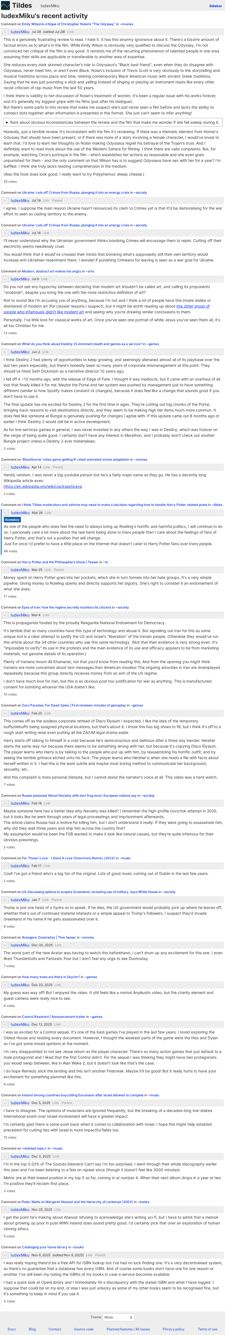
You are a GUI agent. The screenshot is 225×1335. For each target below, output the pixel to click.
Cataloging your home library (45, 1247)
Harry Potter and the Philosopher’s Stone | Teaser (60, 562)
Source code (84, 1329)
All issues (143, 1329)
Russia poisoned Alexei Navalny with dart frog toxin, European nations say (79, 795)
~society (140, 192)
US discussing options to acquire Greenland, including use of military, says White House (90, 892)
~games (152, 344)
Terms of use (207, 1329)
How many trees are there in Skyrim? (51, 977)
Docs (12, 1329)
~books (143, 1202)
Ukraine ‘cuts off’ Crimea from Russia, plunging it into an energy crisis (76, 192)
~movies (126, 24)
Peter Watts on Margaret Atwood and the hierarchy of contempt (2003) (78, 1202)
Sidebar (215, 6)
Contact (55, 1329)
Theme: (96, 1317)
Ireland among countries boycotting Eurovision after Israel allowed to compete (83, 1095)
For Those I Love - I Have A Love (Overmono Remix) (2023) (69, 858)
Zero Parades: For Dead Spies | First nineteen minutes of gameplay (74, 705)
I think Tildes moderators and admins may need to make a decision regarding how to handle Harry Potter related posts (115, 505)
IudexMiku (50, 5)
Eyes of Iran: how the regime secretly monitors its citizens (67, 607)
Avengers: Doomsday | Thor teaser (49, 937)
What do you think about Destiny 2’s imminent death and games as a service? (82, 344)
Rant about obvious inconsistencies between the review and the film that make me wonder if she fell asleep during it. (114, 122)
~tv (105, 562)
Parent (57, 200)
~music (125, 858)
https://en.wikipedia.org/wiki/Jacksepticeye (43, 486)
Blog (32, 1329)
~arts (90, 271)
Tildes (22, 5)
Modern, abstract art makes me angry (52, 271)
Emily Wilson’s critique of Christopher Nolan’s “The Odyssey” (69, 24)
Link (70, 32)
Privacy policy (174, 1329)
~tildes (217, 505)
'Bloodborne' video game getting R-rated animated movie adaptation (76, 459)
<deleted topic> (35, 1148)
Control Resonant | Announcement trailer (54, 1017)
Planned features (120, 1329)
